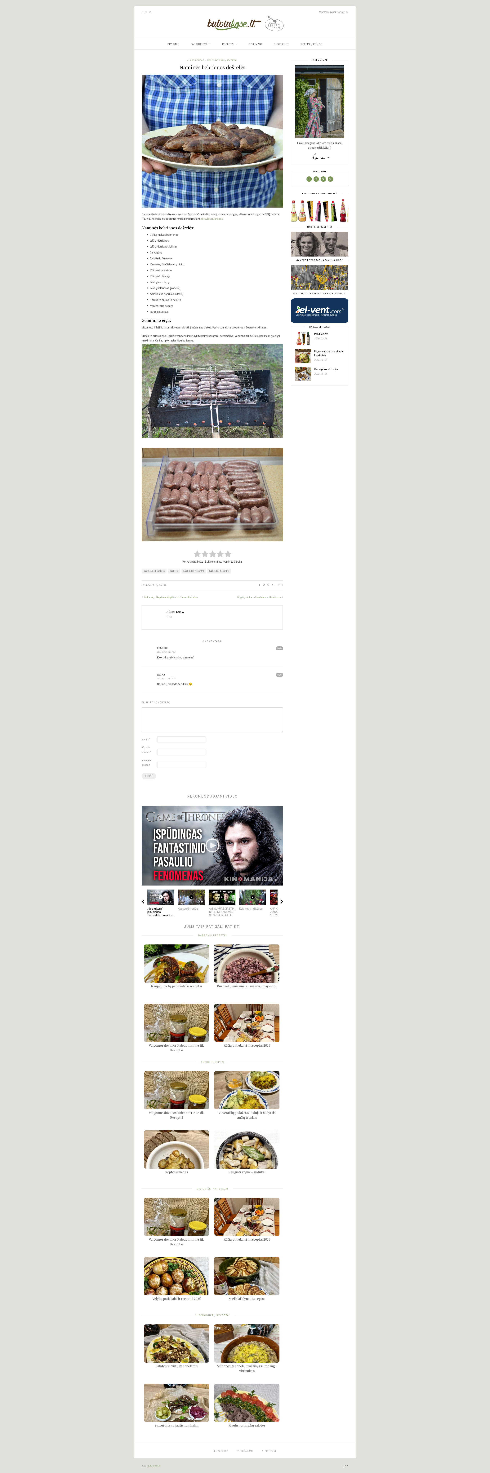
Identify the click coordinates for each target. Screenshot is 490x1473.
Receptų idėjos (312, 44)
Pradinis (173, 44)
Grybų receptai (212, 1062)
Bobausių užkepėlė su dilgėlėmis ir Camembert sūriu (171, 597)
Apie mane (256, 44)
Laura (163, 585)
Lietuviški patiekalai (212, 1188)
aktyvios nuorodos (212, 219)
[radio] (197, 554)
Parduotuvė (199, 44)
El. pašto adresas (146, 750)
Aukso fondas (195, 60)
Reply (279, 648)
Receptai (228, 44)
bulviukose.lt (154, 1465)
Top (345, 1465)
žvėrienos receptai (219, 571)
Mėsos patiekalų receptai (222, 60)
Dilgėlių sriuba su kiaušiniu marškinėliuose (259, 597)
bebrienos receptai (193, 571)
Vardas (146, 739)
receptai (174, 571)
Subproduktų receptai (212, 1315)
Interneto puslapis (146, 763)
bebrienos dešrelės (154, 571)
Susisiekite (281, 44)
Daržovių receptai (212, 935)
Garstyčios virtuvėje (326, 369)
